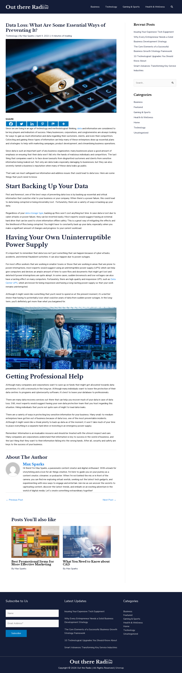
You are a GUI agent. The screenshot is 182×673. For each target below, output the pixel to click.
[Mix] (53, 123)
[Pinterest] (42, 123)
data (79, 128)
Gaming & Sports (142, 112)
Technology (11, 35)
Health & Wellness (143, 117)
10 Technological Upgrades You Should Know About (90, 640)
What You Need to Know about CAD (86, 563)
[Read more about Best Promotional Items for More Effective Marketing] (35, 541)
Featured (138, 107)
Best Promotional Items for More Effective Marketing (32, 563)
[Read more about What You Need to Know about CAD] (87, 541)
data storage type (34, 213)
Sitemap (119, 667)
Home (137, 122)
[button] (171, 6)
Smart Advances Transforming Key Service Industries (90, 647)
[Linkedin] (32, 123)
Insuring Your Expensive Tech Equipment (154, 31)
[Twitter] (21, 123)
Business (138, 102)
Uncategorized (141, 132)
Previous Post (14, 499)
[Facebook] (11, 123)
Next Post (109, 499)
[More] (64, 123)
